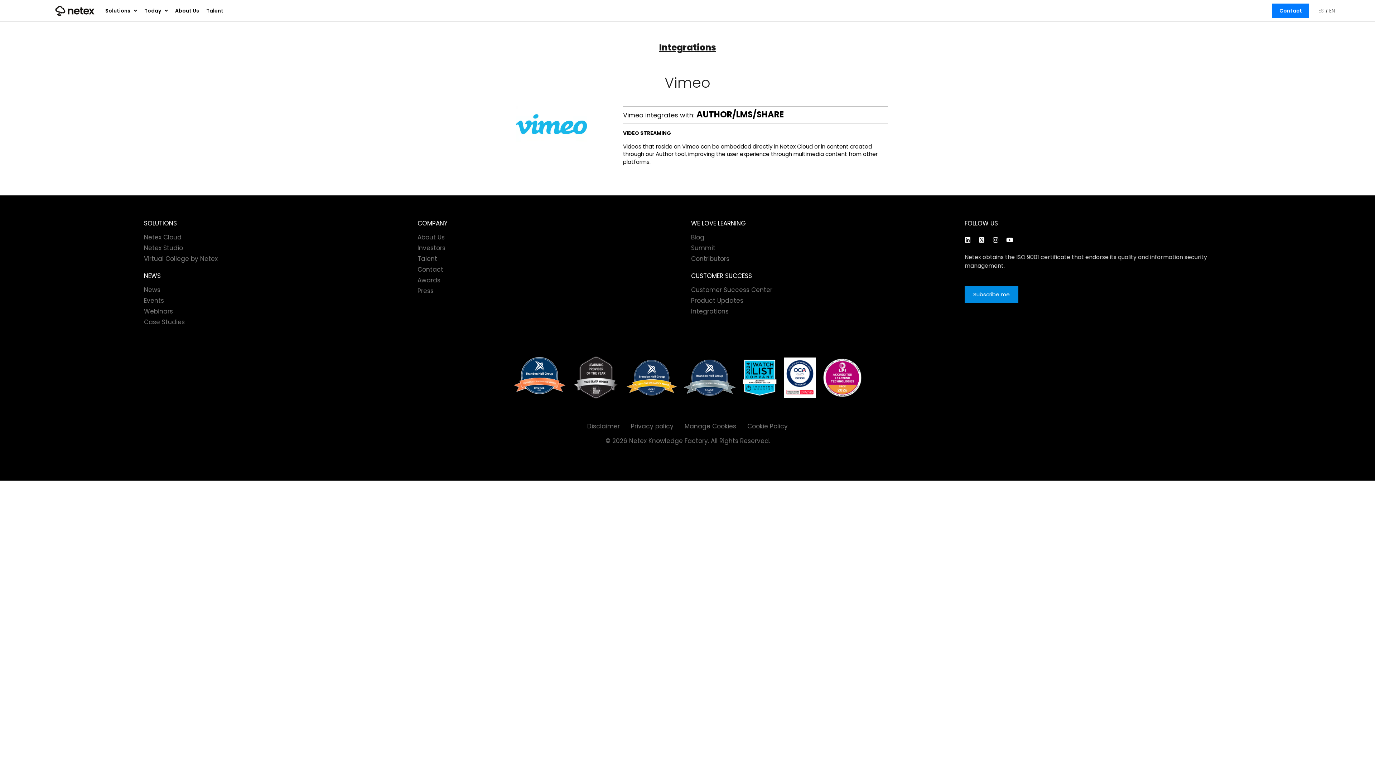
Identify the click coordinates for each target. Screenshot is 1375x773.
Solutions (117, 10)
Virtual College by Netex (181, 258)
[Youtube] (1009, 240)
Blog (697, 237)
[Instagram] (995, 240)
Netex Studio (163, 248)
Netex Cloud (163, 237)
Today (152, 10)
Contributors (710, 258)
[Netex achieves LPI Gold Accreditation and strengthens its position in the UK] (842, 378)
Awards (429, 280)
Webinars (158, 311)
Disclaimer (603, 426)
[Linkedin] (967, 240)
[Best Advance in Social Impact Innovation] (596, 377)
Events (154, 300)
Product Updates (717, 300)
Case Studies (164, 322)
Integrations (687, 47)
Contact (1290, 10)
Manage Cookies (710, 426)
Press (426, 291)
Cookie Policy (767, 426)
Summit (703, 248)
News (152, 289)
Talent (214, 10)
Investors (431, 248)
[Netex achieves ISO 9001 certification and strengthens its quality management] (800, 378)
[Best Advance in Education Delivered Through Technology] (652, 377)
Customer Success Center (731, 289)
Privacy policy (652, 426)
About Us (187, 10)
